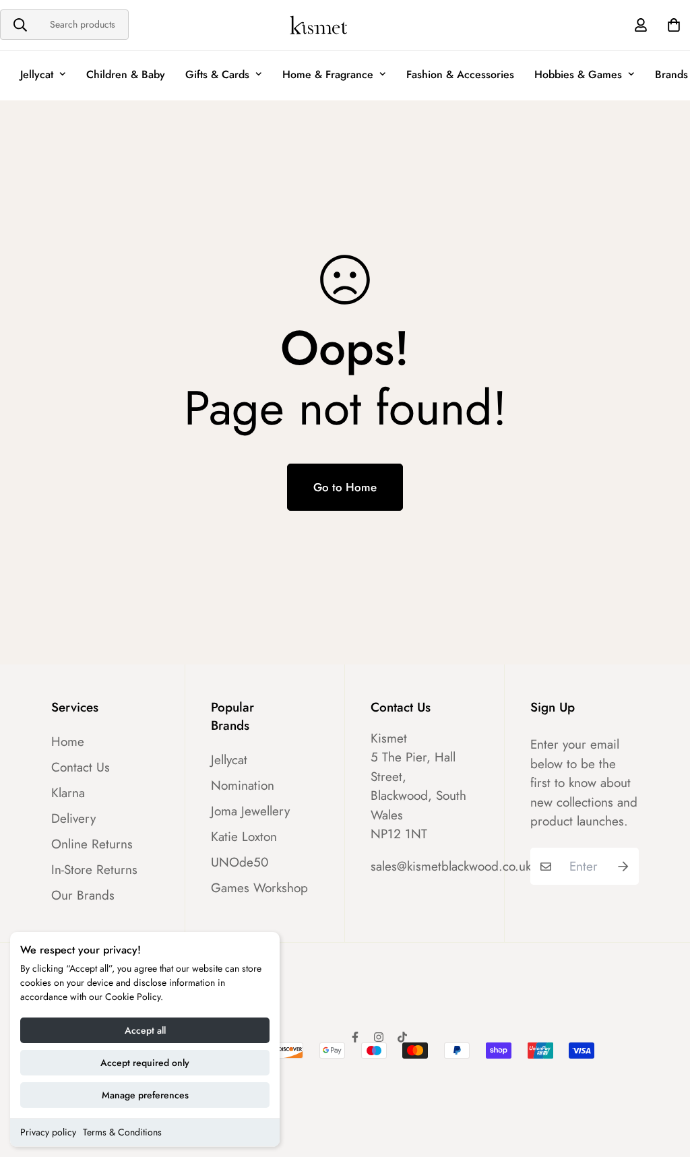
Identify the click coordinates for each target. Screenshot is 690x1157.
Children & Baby (125, 74)
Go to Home (345, 487)
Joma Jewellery (250, 811)
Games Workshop (259, 888)
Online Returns (92, 844)
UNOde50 (239, 862)
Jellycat (36, 74)
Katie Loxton (244, 837)
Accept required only (144, 1062)
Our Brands (83, 895)
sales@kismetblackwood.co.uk (451, 866)
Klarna (68, 793)
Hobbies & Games (578, 74)
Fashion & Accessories (460, 74)
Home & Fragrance (327, 74)
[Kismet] (345, 25)
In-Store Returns (94, 870)
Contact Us (80, 767)
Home (67, 742)
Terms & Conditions (122, 1132)
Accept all (145, 1030)
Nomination (242, 786)
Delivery (73, 819)
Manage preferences (145, 1095)
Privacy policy (48, 1132)
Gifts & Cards (217, 74)
